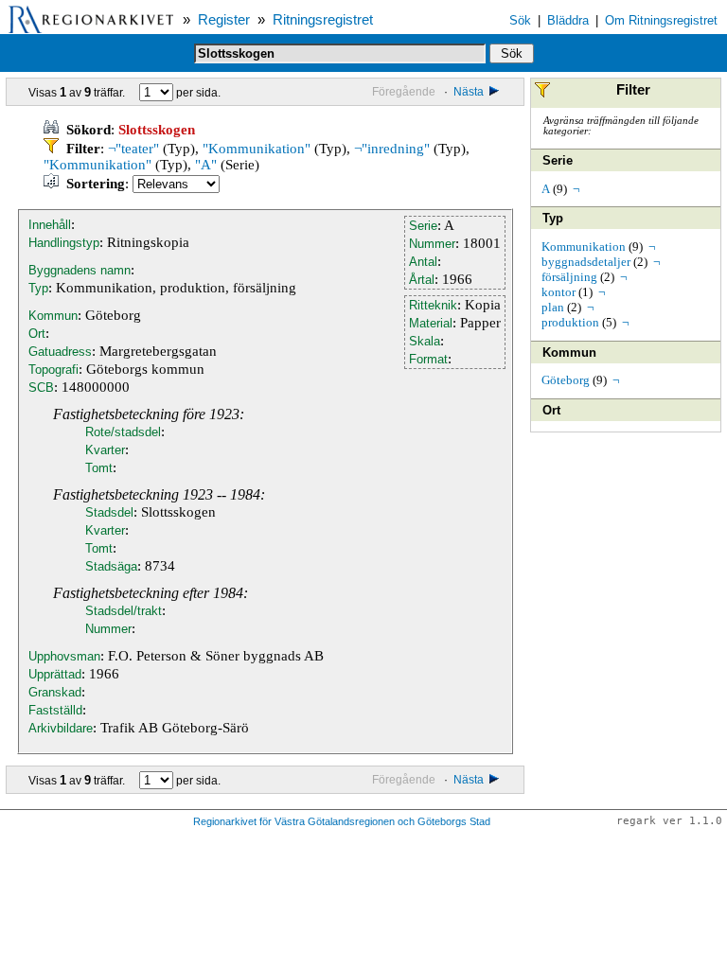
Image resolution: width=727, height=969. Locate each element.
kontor (558, 292)
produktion (570, 322)
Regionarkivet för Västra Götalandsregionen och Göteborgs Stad (341, 821)
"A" (206, 164)
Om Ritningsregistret (661, 20)
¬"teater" (133, 148)
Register (224, 19)
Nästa (470, 91)
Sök (520, 20)
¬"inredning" (392, 148)
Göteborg (565, 380)
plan (552, 307)
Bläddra (568, 20)
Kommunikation (583, 246)
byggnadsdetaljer (585, 262)
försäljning (569, 277)
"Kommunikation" (256, 148)
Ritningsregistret (323, 19)
